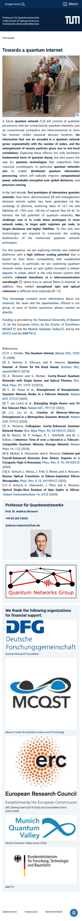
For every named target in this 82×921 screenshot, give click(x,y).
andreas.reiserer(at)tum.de (22, 525)
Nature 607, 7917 (40, 408)
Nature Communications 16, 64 (24, 494)
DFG (5, 333)
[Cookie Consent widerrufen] (74, 913)
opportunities (50, 303)
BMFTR (28, 333)
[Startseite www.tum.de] (72, 20)
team (25, 303)
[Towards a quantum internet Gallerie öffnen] (41, 86)
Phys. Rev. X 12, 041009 (37, 481)
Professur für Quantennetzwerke (20, 17)
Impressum (31, 911)
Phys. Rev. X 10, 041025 (59, 462)
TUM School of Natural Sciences (20, 20)
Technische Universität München (20, 23)
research (8, 303)
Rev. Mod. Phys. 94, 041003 (43, 431)
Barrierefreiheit (54, 911)
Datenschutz (9, 911)
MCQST (7, 329)
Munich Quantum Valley (44, 329)
